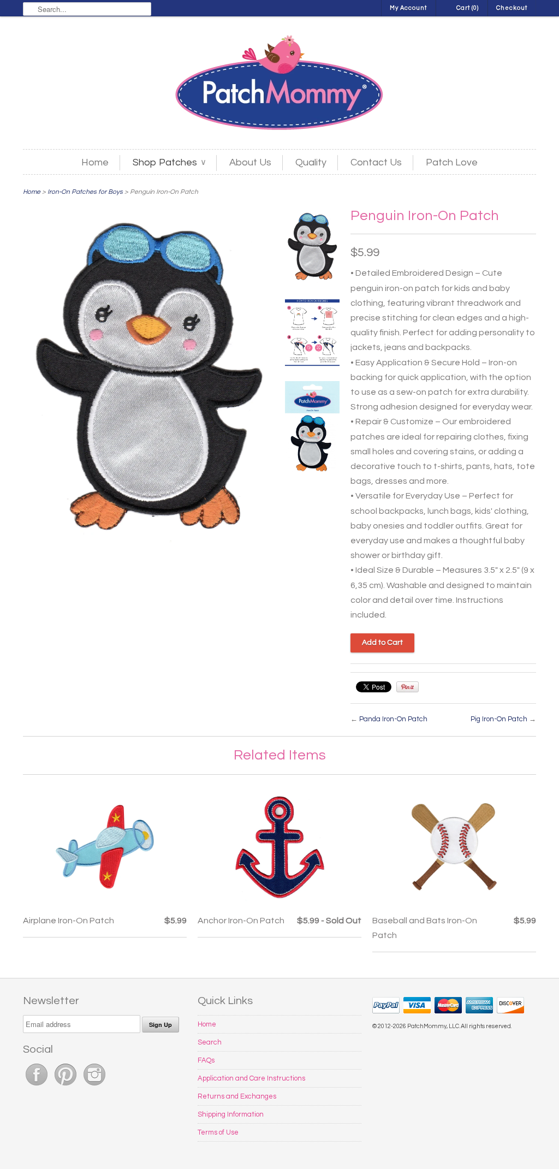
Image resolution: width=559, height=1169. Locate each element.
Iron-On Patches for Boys (85, 191)
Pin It (407, 686)
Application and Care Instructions (251, 1078)
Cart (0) (467, 8)
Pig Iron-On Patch (499, 719)
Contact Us (376, 162)
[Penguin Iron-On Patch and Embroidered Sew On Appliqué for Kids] (312, 249)
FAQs (206, 1060)
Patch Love (452, 162)
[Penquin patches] (312, 429)
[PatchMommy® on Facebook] (37, 1086)
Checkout (511, 8)
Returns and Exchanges (237, 1096)
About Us (250, 162)
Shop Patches (169, 162)
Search (210, 1042)
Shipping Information (231, 1114)
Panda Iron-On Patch (393, 719)
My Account (408, 8)
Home (95, 162)
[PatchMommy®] (279, 84)
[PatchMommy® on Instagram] (94, 1086)
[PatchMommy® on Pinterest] (66, 1086)
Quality (310, 162)
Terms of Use (218, 1132)
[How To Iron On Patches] (312, 335)
